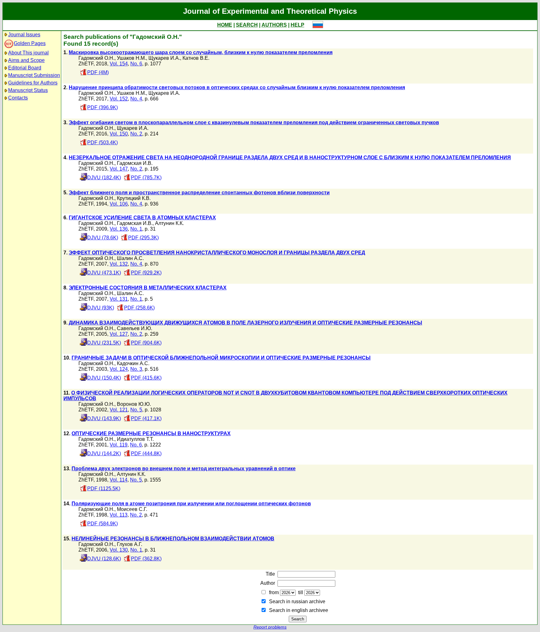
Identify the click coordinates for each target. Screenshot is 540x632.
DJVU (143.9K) (104, 418)
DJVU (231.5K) (104, 342)
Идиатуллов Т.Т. (135, 439)
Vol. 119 (119, 444)
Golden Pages (30, 43)
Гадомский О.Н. (96, 58)
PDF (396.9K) (102, 107)
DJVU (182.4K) (104, 177)
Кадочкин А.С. (133, 363)
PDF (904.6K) (146, 342)
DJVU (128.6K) (104, 558)
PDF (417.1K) (146, 418)
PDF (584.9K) (102, 523)
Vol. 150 (119, 133)
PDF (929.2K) (146, 272)
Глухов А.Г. (129, 544)
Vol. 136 (119, 229)
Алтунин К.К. (169, 223)
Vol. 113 (119, 514)
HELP (297, 25)
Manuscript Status (28, 90)
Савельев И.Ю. (134, 328)
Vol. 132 (119, 264)
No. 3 (136, 369)
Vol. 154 (119, 63)
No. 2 (136, 133)
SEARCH (247, 25)
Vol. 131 (119, 299)
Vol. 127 (119, 334)
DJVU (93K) (100, 307)
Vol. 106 (119, 203)
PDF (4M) (98, 72)
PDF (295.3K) (143, 237)
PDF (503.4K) (102, 142)
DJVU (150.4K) (104, 377)
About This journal (28, 52)
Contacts (18, 97)
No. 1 (136, 229)
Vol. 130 (119, 550)
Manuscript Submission (34, 75)
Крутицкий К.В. (134, 198)
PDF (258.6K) (139, 307)
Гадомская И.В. (134, 163)
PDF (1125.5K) (103, 488)
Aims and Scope (26, 60)
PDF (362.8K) (146, 558)
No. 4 (136, 98)
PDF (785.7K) (146, 177)
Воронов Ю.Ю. (134, 404)
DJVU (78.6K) (102, 237)
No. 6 (136, 63)
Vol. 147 (119, 168)
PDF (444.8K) (146, 453)
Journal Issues (24, 34)
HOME (224, 25)
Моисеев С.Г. (132, 509)
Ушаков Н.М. (131, 58)
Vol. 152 (119, 98)
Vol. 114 (119, 479)
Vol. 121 (119, 409)
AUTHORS (274, 25)
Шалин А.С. (130, 258)
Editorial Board (24, 67)
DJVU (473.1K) (104, 272)
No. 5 (136, 409)
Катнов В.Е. (195, 58)
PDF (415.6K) (146, 377)
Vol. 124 (119, 369)
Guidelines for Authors (33, 82)
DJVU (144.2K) (104, 453)
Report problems (270, 627)
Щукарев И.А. (164, 58)
